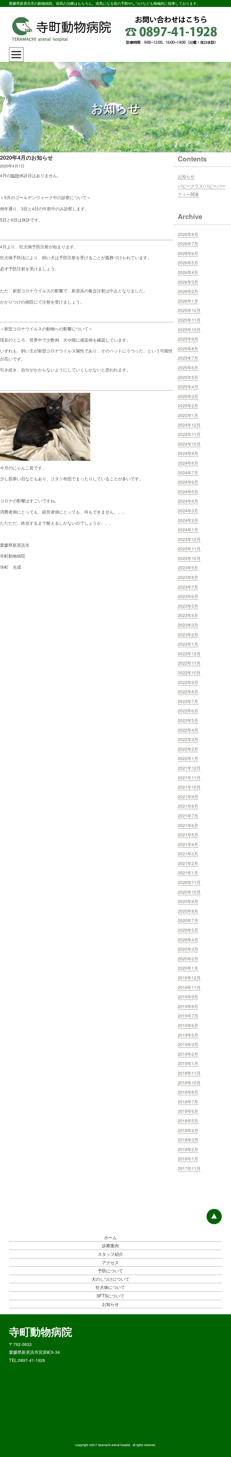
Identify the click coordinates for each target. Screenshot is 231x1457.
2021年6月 (188, 825)
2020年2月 (188, 959)
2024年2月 (188, 520)
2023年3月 (188, 625)
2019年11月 (189, 987)
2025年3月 (188, 396)
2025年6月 (188, 367)
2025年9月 (188, 339)
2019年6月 (188, 1025)
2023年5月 (188, 606)
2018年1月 (188, 1159)
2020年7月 (188, 920)
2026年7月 (188, 243)
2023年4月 (188, 615)
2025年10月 (189, 329)
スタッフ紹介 (110, 1254)
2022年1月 (188, 758)
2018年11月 (189, 1073)
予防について (110, 1271)
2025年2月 (188, 405)
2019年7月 (188, 1016)
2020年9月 (188, 901)
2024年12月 (189, 425)
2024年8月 (188, 463)
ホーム (110, 1237)
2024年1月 (188, 529)
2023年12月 (189, 539)
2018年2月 (188, 1149)
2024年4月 (188, 501)
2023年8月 (188, 577)
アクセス (110, 1262)
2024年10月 (189, 444)
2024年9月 (188, 453)
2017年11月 (189, 1168)
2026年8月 (188, 234)
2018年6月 (188, 1111)
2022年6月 (188, 711)
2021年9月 (188, 797)
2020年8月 (188, 911)
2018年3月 (188, 1140)
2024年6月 (188, 482)
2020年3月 (188, 949)
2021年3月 (188, 854)
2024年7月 (188, 472)
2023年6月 (188, 596)
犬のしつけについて (110, 1279)
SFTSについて (110, 1296)
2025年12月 (189, 310)
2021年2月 (188, 863)
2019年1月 (188, 1063)
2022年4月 (188, 730)
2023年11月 (189, 549)
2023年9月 (188, 568)
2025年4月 (188, 386)
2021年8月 (188, 806)
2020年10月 (189, 892)
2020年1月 (188, 968)
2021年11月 (189, 778)
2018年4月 (188, 1130)
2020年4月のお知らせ (26, 157)
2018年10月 (189, 1083)
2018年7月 (188, 1102)
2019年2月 (188, 1054)
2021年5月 (188, 835)
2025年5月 (188, 377)
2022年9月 (188, 682)
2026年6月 (188, 253)
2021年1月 (188, 873)
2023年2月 (188, 634)
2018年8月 (188, 1092)
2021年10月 (189, 787)
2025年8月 (188, 348)
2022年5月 (188, 720)
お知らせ (186, 176)
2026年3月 (188, 282)
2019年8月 (188, 1006)
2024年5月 (188, 491)
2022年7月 (188, 701)
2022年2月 (188, 749)
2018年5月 (188, 1121)
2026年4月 (188, 272)
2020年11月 (189, 882)
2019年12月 (189, 978)
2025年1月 (188, 415)
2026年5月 (188, 262)
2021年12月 (189, 768)
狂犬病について (110, 1287)
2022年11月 (189, 663)
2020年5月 (188, 930)
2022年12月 (189, 654)
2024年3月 (188, 510)
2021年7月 (188, 816)
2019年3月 (188, 1044)
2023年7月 (188, 587)
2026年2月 (188, 291)
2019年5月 (188, 1035)
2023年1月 (188, 644)
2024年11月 (189, 434)
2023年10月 (189, 558)
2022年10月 (189, 673)
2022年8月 (188, 692)
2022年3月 (188, 739)
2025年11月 (189, 320)
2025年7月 (188, 358)
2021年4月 (188, 844)
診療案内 (110, 1245)
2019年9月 (188, 997)
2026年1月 (188, 301)
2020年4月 (188, 940)
